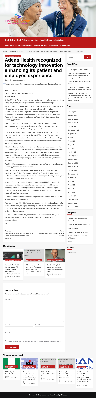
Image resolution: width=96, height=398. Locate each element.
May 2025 (71, 144)
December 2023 (73, 207)
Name (7, 325)
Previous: (19, 234)
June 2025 (71, 141)
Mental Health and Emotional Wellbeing (18, 45)
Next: (51, 233)
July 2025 (71, 137)
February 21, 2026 (65, 381)
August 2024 (72, 177)
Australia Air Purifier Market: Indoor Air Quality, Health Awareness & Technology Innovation (13, 269)
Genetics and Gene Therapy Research (47, 45)
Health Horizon (10, 40)
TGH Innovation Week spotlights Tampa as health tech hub (34, 267)
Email (37, 325)
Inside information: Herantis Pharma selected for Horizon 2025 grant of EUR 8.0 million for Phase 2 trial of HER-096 (79, 96)
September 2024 (73, 174)
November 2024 (73, 166)
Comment (9, 299)
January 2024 (72, 203)
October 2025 (72, 126)
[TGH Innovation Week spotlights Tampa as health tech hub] (34, 255)
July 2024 (71, 181)
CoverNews (54, 395)
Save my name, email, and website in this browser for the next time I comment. (34, 341)
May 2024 (71, 188)
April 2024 (71, 192)
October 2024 (72, 170)
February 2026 (73, 112)
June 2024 (71, 185)
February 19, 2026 (36, 271)
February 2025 (73, 155)
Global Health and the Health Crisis (51, 40)
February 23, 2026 (10, 377)
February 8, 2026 (57, 274)
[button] (91, 39)
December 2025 (73, 119)
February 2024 (73, 199)
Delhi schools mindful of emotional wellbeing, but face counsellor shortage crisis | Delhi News (79, 75)
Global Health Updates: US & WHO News (79, 83)
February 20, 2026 (15, 276)
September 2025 (73, 130)
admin (7, 80)
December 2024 (73, 163)
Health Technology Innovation (27, 40)
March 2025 (72, 152)
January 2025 (72, 159)
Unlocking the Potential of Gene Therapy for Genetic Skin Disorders (79, 88)
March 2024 (72, 196)
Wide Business (71, 252)
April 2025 (71, 148)
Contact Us (66, 45)
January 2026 (72, 115)
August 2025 (72, 134)
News (70, 242)
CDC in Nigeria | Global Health (78, 69)
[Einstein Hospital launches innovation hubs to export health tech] (55, 255)
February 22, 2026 (47, 379)
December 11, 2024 (17, 80)
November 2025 (73, 123)
